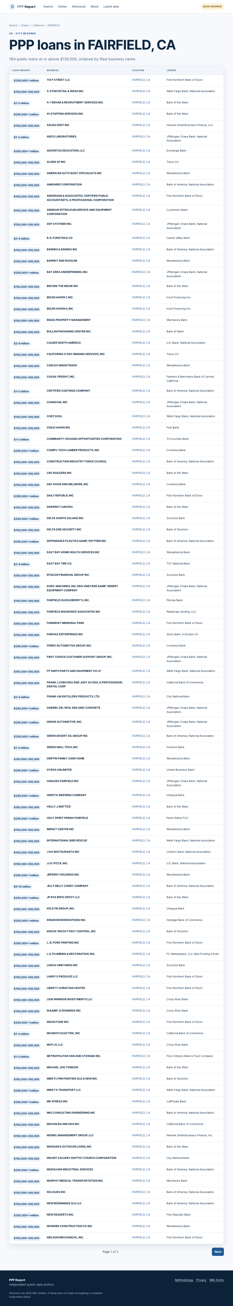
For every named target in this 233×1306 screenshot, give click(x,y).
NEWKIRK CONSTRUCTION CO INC (69, 1226)
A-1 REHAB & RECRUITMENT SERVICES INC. (75, 102)
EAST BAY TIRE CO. (59, 563)
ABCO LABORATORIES (61, 136)
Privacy (201, 1280)
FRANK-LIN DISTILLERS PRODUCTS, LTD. (73, 696)
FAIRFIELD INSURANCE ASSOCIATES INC (73, 611)
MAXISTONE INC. (58, 1022)
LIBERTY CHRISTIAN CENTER (66, 988)
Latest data (111, 6)
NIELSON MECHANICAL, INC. (65, 1237)
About (94, 6)
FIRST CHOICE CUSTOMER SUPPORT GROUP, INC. (79, 657)
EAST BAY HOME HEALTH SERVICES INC (73, 552)
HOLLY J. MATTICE (59, 806)
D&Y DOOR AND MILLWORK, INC (67, 484)
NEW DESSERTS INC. (60, 1214)
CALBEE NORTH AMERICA (64, 342)
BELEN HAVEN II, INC (60, 308)
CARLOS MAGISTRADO (62, 365)
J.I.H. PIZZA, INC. (57, 863)
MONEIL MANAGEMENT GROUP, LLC (70, 1135)
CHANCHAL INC (57, 402)
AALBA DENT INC (58, 125)
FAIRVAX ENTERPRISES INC (65, 634)
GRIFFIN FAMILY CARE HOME (65, 758)
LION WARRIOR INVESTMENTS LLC (69, 999)
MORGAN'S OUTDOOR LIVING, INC (69, 1146)
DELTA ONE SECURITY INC (64, 529)
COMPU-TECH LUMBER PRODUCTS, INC (73, 450)
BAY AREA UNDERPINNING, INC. (67, 272)
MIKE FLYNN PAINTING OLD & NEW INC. (72, 1078)
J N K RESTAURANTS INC (63, 851)
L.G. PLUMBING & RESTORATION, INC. (71, 954)
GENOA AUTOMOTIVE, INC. (64, 721)
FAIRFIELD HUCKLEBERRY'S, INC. (68, 600)
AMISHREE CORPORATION (64, 184)
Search (48, 6)
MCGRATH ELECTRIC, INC (63, 1033)
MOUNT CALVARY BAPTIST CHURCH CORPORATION (81, 1158)
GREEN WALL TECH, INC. (62, 747)
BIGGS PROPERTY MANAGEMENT (69, 320)
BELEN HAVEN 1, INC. (60, 297)
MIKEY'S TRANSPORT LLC (64, 1090)
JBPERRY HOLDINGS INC (63, 874)
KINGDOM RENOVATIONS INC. (66, 920)
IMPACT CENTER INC (60, 829)
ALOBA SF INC (56, 162)
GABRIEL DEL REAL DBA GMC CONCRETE (73, 707)
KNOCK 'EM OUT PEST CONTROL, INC (71, 931)
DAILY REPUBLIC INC (60, 495)
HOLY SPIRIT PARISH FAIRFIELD (67, 818)
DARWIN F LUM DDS (60, 507)
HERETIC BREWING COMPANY (66, 795)
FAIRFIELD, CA (141, 79)
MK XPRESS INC (57, 1101)
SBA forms (216, 1280)
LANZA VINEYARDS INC (62, 965)
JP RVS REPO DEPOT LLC (63, 897)
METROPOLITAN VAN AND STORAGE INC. (74, 1056)
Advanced (78, 6)
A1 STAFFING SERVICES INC (65, 113)
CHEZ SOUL (54, 416)
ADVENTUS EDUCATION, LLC (66, 150)
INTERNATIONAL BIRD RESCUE (67, 840)
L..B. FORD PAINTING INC (63, 942)
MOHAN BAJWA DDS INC (63, 1124)
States (62, 6)
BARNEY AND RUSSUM (62, 260)
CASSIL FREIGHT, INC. (61, 376)
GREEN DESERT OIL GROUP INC (67, 736)
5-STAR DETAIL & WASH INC (65, 91)
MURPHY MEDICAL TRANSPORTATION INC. (75, 1180)
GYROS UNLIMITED (59, 769)
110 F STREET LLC (58, 79)
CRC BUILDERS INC (59, 473)
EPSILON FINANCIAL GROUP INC (68, 575)
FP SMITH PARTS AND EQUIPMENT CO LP (74, 671)
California (38, 25)
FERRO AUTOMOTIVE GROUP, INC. (69, 645)
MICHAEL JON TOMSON (62, 1067)
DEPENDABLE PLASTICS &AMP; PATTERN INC (76, 541)
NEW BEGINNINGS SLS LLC (64, 1203)
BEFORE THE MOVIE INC (62, 286)
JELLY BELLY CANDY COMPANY (67, 886)
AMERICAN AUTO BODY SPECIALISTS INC (74, 173)
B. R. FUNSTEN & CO (60, 238)
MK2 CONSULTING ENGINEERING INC (71, 1112)
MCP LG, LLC (55, 1044)
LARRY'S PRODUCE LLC (62, 976)
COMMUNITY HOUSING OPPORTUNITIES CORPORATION (84, 438)
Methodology (184, 1280)
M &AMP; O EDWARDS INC (64, 1010)
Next (218, 1251)
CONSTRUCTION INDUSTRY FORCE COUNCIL (77, 461)
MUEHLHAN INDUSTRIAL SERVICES (70, 1169)
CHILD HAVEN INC (58, 427)
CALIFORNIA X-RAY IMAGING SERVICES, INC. (76, 354)
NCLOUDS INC (56, 1192)
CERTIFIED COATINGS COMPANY (68, 390)
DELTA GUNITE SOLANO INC (65, 518)
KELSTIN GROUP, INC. (61, 908)
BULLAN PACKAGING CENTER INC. (69, 331)
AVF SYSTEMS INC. (59, 224)
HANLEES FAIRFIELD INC (63, 781)
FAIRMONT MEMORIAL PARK (65, 623)
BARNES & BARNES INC (62, 249)
